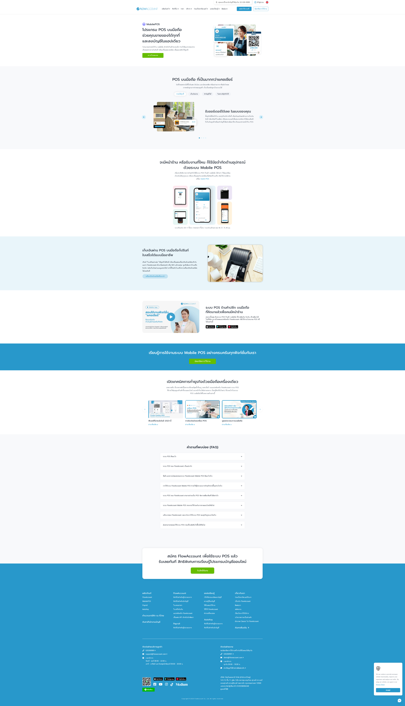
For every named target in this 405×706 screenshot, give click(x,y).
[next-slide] (261, 117)
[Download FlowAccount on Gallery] (181, 679)
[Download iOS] (210, 326)
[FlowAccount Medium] (182, 684)
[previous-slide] (144, 117)
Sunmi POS (205, 179)
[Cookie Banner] (388, 678)
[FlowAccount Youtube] (160, 685)
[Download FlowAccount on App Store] (158, 679)
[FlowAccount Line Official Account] (146, 681)
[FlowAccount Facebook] (154, 685)
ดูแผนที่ (223, 689)
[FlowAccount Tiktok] (171, 684)
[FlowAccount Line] (148, 689)
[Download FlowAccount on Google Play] (169, 679)
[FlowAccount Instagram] (166, 685)
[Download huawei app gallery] (233, 326)
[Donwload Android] (221, 326)
